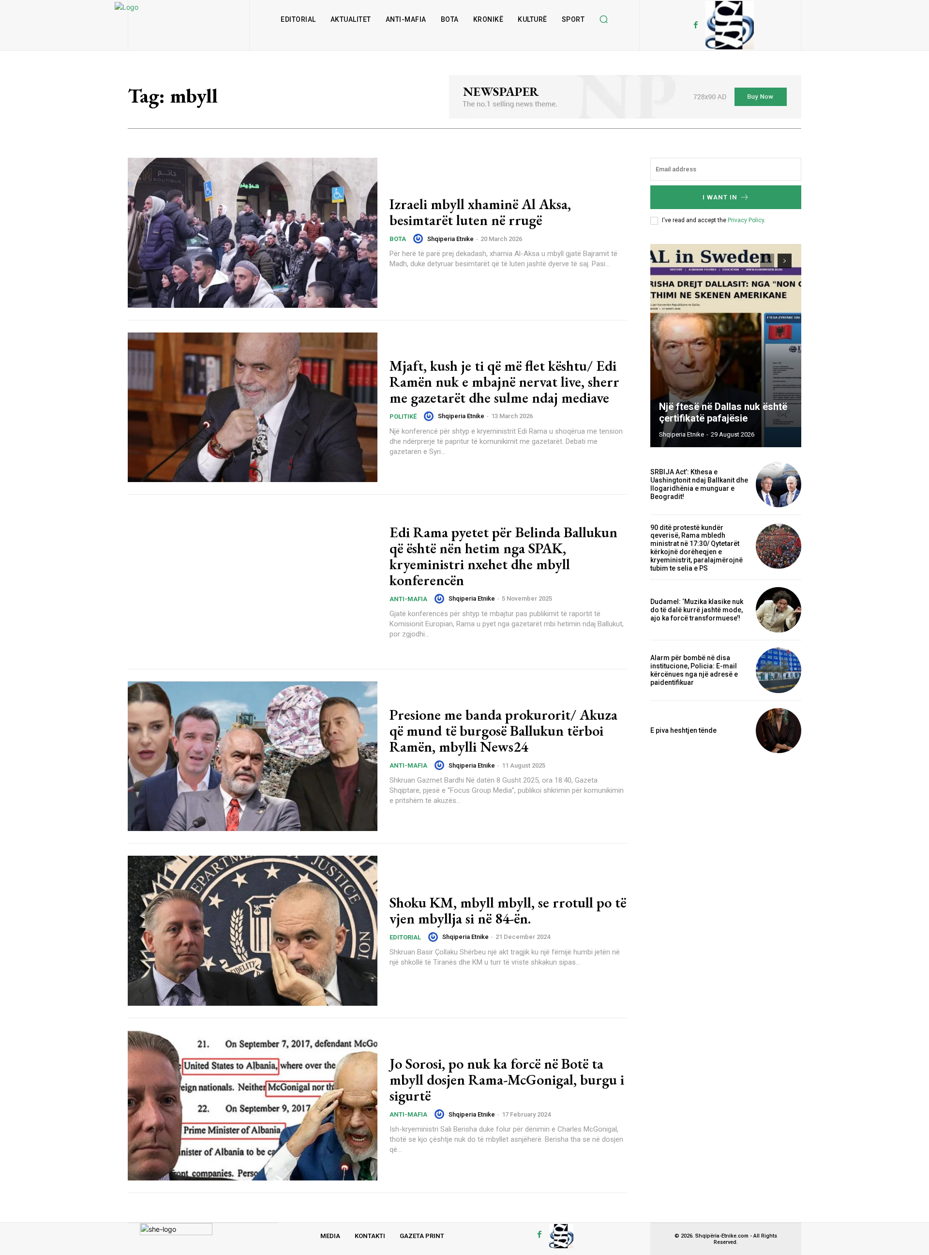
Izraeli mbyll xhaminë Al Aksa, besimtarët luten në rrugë (480, 212)
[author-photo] (419, 238)
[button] (603, 19)
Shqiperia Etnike (450, 238)
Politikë (403, 416)
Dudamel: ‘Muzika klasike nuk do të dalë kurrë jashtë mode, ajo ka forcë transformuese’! (696, 610)
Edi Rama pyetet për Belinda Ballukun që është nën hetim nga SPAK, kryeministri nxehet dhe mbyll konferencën (503, 556)
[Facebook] (695, 25)
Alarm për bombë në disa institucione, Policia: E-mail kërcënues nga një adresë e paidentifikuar (694, 670)
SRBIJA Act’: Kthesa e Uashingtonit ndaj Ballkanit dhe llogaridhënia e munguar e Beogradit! (699, 484)
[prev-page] (767, 261)
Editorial (405, 937)
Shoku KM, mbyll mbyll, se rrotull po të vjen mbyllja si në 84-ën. (508, 910)
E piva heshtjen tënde (683, 730)
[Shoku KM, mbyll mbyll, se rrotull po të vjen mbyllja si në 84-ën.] (252, 931)
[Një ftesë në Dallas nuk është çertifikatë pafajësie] (725, 345)
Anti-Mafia (408, 599)
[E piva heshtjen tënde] (778, 731)
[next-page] (785, 261)
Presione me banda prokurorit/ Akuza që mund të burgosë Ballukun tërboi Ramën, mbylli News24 (503, 730)
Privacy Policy (746, 220)
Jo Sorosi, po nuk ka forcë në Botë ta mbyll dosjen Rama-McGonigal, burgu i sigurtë (507, 1079)
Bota (398, 238)
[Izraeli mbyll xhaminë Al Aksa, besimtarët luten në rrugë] (252, 233)
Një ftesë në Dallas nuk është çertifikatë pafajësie (723, 412)
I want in (720, 197)
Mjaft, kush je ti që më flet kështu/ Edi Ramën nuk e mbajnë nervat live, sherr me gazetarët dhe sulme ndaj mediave (504, 381)
